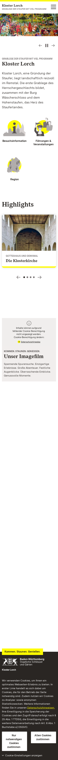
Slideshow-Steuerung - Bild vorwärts (53, 45)
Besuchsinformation (14, 140)
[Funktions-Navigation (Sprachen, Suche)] (53, 7)
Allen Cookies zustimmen (42, 737)
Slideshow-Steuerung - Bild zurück (40, 45)
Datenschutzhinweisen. (41, 707)
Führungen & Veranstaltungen (43, 142)
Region (14, 179)
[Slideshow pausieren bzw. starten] (47, 45)
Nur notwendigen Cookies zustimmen (14, 741)
